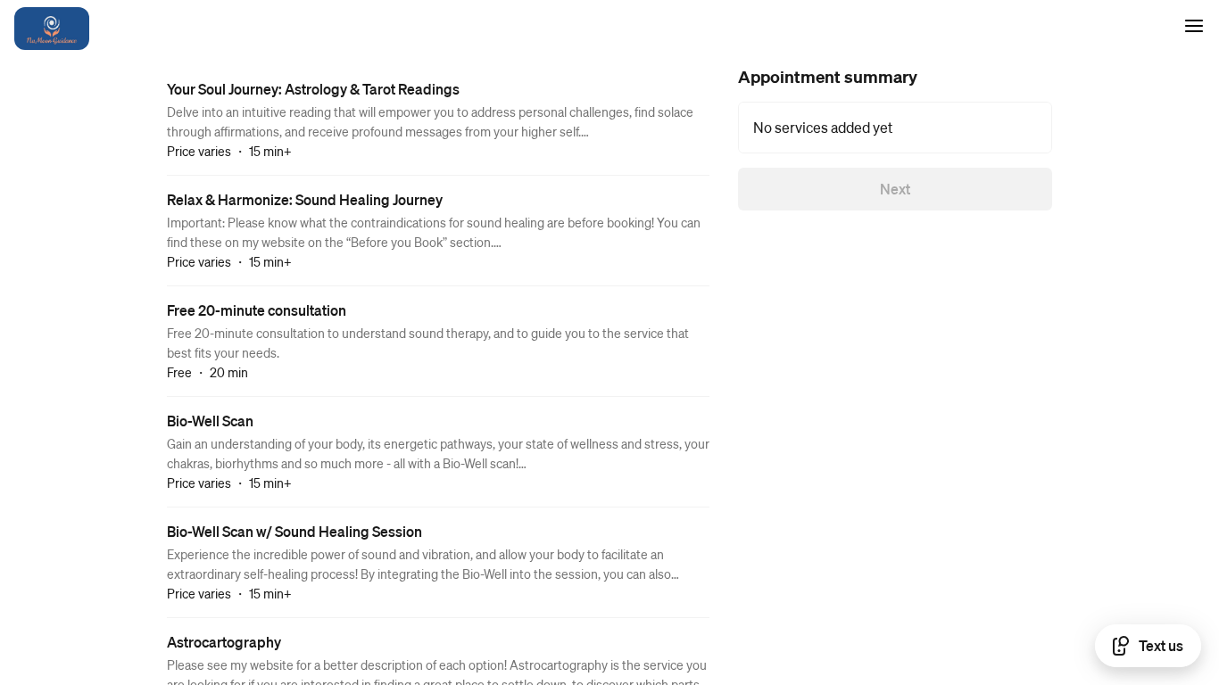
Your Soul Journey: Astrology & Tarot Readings (313, 88)
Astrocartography (224, 641)
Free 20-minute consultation (256, 310)
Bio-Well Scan (210, 420)
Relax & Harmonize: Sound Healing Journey (305, 199)
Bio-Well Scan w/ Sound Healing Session (294, 531)
